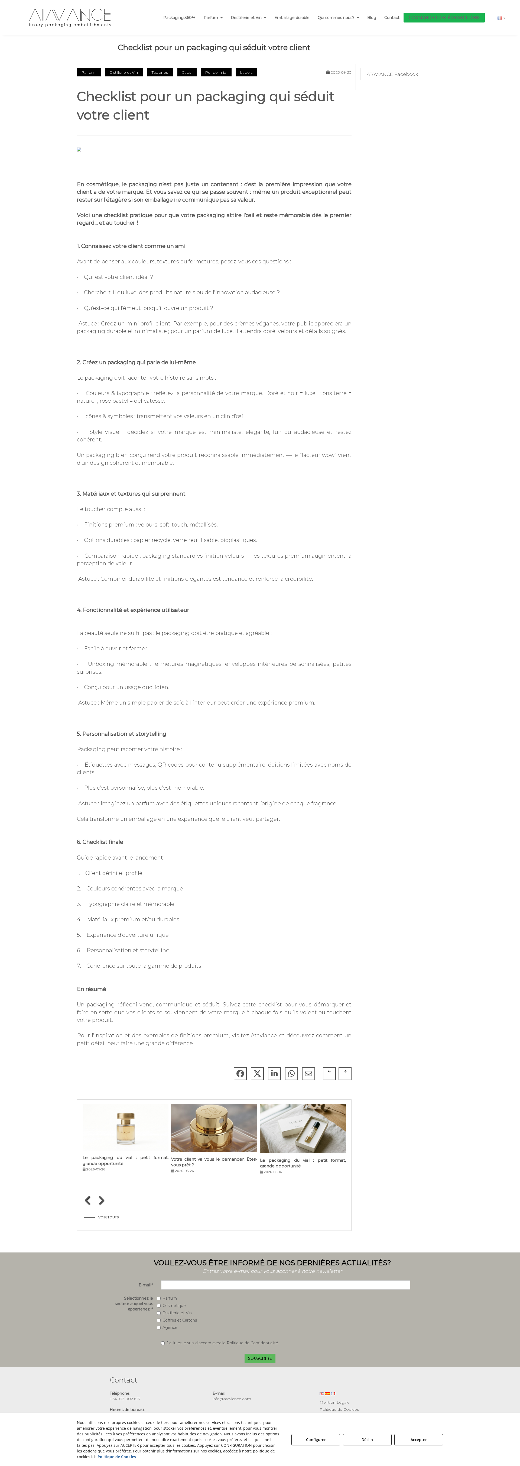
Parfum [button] (88, 72)
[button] (69, 18)
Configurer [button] (316, 1439)
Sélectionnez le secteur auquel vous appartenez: (134, 1304)
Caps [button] (187, 72)
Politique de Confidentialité (252, 1343)
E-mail (146, 1285)
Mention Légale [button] (335, 1402)
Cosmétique (174, 1305)
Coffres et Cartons (179, 1320)
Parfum (169, 1298)
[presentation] (88, 1200)
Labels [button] (246, 72)
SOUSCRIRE (260, 1358)
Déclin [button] (367, 1439)
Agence (169, 1327)
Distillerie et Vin (177, 1312)
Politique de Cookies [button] (339, 1409)
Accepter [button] (419, 1439)
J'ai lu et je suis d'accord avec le (222, 1343)
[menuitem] (179, 17)
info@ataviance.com (232, 1398)
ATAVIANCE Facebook (392, 74)
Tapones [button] (160, 72)
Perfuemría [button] (216, 72)
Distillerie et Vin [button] (124, 72)
